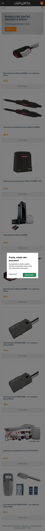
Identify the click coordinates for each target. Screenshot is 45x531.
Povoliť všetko (29, 275)
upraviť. (26, 268)
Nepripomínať (13, 274)
